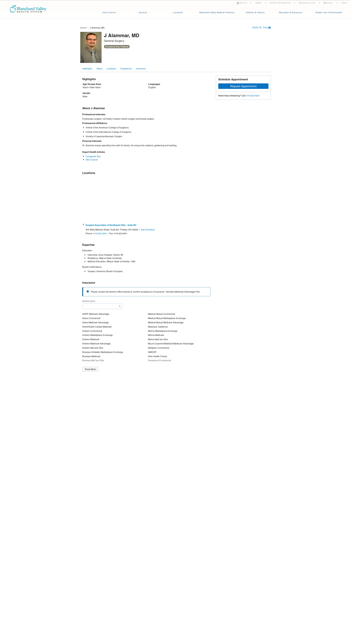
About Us (243, 3)
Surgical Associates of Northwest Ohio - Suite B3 (111, 225)
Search (344, 3)
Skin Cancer (92, 159)
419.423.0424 (252, 95)
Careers (258, 3)
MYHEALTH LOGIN (308, 3)
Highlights (87, 68)
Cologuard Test (93, 156)
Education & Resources (290, 12)
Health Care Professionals (328, 12)
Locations (178, 12)
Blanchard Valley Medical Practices (217, 12)
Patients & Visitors (255, 12)
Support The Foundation (280, 3)
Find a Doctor (109, 12)
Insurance (141, 68)
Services (143, 12)
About (99, 68)
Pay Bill (329, 3)
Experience (126, 68)
